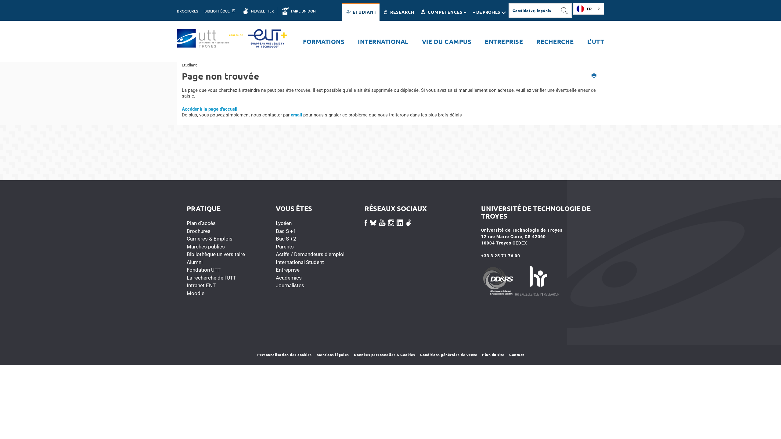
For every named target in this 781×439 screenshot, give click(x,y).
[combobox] (588, 9)
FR (589, 9)
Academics (289, 278)
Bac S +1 (286, 231)
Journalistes (290, 285)
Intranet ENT (201, 285)
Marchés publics (206, 247)
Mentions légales (333, 354)
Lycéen (284, 223)
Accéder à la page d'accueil (209, 109)
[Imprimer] (594, 76)
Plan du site (493, 354)
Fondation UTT (204, 270)
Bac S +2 (286, 239)
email (296, 115)
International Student (300, 262)
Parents (285, 247)
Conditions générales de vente (448, 354)
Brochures (199, 231)
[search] (533, 10)
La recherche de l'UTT (211, 278)
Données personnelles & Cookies (384, 354)
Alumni (195, 262)
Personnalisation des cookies (284, 354)
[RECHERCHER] (564, 10)
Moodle (195, 293)
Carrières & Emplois (209, 239)
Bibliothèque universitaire (216, 254)
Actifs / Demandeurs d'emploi (310, 254)
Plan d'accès (201, 223)
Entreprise (288, 270)
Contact (516, 354)
